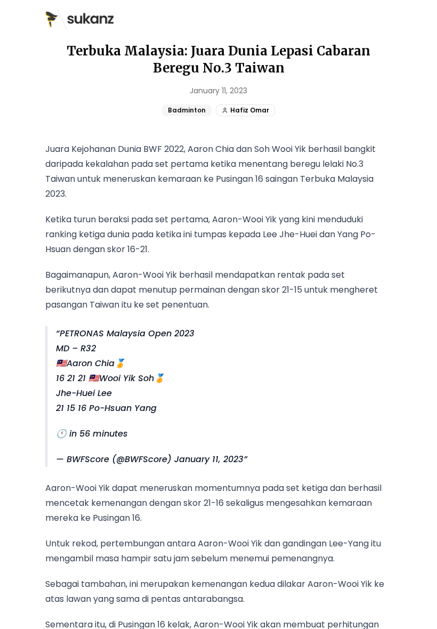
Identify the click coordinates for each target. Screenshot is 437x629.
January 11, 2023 (209, 459)
